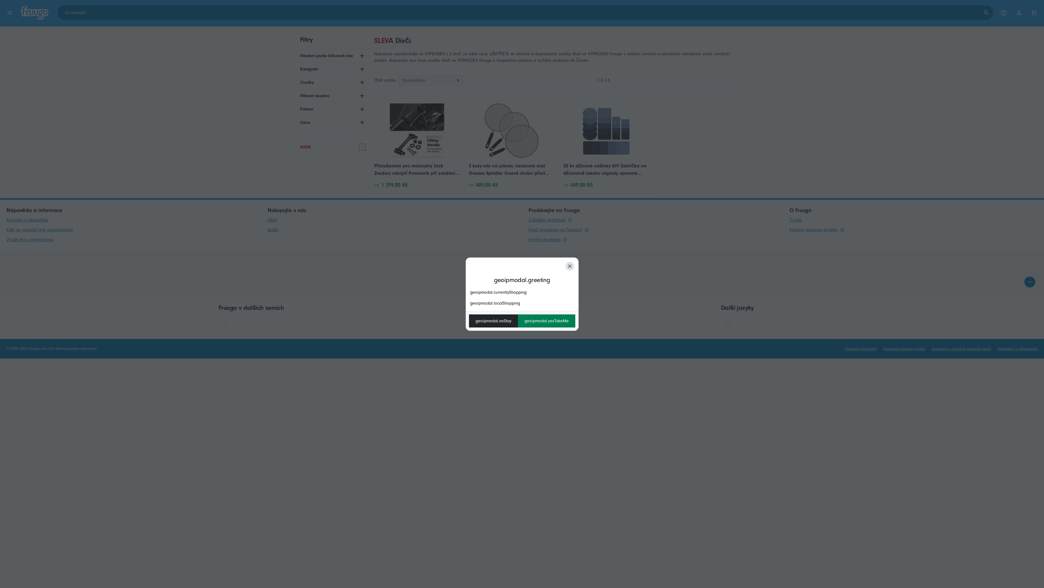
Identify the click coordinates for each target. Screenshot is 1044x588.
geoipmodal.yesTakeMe (546, 320)
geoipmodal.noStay (493, 320)
